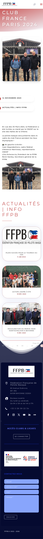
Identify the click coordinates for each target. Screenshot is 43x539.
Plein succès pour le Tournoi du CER (21, 253)
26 (32, 346)
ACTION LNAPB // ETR (21, 292)
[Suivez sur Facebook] (8, 415)
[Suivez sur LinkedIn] (29, 415)
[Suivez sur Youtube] (24, 415)
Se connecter (21, 436)
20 (22, 346)
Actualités (8, 107)
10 (17, 346)
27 (37, 346)
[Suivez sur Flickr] (35, 415)
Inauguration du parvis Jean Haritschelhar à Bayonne (22, 330)
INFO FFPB (21, 107)
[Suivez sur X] (19, 415)
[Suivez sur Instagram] (13, 415)
